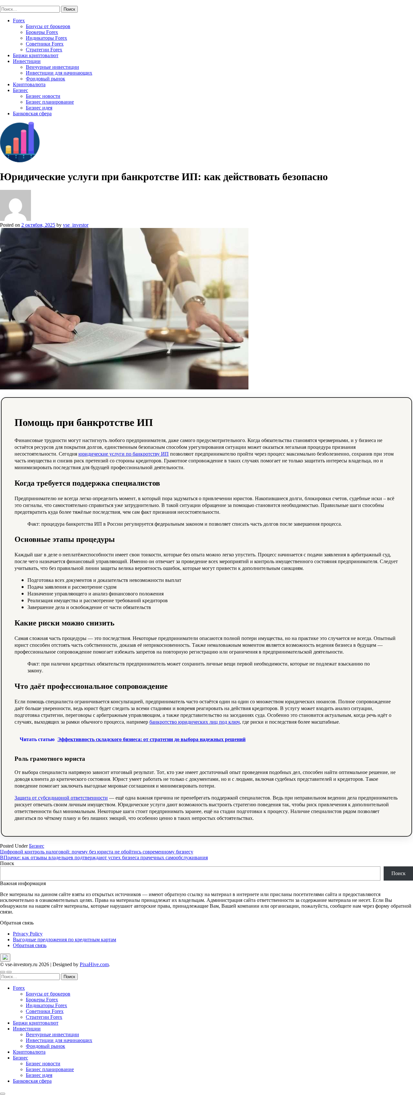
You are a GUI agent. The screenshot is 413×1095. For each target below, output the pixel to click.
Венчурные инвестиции (52, 67)
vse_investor (75, 225)
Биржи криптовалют (35, 55)
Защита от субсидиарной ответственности (61, 797)
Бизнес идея (39, 107)
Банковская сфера (32, 113)
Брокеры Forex (42, 32)
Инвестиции (27, 61)
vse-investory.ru (16, 2)
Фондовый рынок (45, 78)
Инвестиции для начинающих (59, 73)
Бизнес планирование (50, 102)
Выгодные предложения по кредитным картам (64, 939)
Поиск (7, 863)
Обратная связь (29, 945)
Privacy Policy (28, 933)
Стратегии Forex (44, 49)
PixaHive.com (94, 964)
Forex (19, 20)
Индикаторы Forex (46, 38)
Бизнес (20, 90)
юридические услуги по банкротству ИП (123, 453)
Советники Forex (45, 43)
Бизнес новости (43, 96)
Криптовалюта (29, 84)
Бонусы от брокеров (48, 26)
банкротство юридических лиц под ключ (194, 721)
